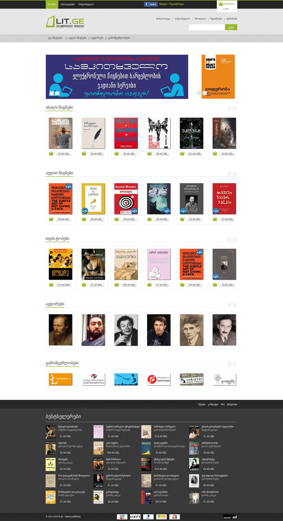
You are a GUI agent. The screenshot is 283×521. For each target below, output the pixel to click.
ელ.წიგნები (55, 38)
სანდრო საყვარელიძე (70, 430)
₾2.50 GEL (113, 501)
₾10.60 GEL (63, 284)
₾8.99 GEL (162, 219)
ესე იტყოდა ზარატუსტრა (215, 476)
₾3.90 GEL (161, 452)
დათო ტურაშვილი (211, 446)
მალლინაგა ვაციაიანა (118, 446)
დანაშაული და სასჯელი (166, 476)
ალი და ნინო (161, 492)
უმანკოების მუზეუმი (164, 459)
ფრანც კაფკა (65, 463)
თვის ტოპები (57, 239)
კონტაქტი (213, 404)
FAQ (222, 404)
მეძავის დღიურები (68, 427)
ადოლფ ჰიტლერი (116, 463)
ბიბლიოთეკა (163, 19)
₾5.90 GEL (63, 153)
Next (57, 93)
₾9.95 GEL (227, 153)
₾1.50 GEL (209, 436)
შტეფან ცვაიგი (209, 430)
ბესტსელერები (63, 416)
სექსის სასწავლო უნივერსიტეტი (123, 427)
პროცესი (63, 459)
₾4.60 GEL (209, 452)
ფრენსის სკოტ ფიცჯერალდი (169, 446)
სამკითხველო (86, 4)
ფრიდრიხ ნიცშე (210, 463)
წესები (201, 404)
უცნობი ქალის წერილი (118, 476)
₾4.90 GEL (209, 469)
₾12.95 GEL (195, 153)
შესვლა (163, 4)
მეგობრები (216, 19)
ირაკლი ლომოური (68, 479)
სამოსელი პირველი (164, 427)
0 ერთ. (226, 9)
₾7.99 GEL (227, 219)
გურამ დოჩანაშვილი (165, 430)
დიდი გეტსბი (161, 443)
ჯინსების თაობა (210, 443)
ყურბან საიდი (161, 495)
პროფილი (200, 19)
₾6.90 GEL (65, 452)
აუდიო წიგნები (77, 38)
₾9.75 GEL (161, 501)
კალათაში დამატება (52, 153)
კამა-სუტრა (112, 443)
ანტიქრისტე (208, 459)
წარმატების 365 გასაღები (71, 492)
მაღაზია (52, 4)
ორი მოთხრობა (210, 492)
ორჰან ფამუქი (161, 463)
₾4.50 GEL (65, 469)
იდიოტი (62, 443)
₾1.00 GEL (96, 284)
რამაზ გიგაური (66, 495)
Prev (51, 93)
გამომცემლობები (119, 38)
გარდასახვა (112, 492)
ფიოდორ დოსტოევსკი (70, 446)
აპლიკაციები (67, 4)
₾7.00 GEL (161, 485)
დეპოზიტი (231, 19)
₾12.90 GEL (161, 436)
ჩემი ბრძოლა (113, 459)
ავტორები (97, 38)
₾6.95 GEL (162, 153)
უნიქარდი (232, 404)
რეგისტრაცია (176, 4)
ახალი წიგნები (59, 108)
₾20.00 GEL (129, 284)
